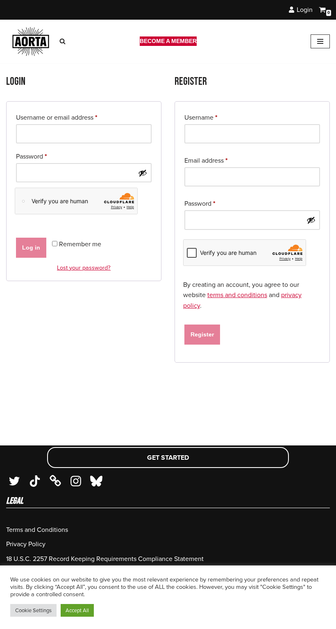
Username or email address (57, 117)
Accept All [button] (77, 610)
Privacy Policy (25, 544)
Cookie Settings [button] (33, 610)
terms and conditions (237, 295)
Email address (206, 160)
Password (31, 156)
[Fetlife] (55, 481)
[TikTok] (35, 481)
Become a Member (168, 41)
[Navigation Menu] (320, 41)
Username (201, 117)
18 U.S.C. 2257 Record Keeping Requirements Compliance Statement (105, 558)
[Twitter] (14, 481)
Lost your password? (84, 267)
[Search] (62, 41)
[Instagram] (76, 481)
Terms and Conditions (37, 529)
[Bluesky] (96, 481)
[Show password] (142, 172)
